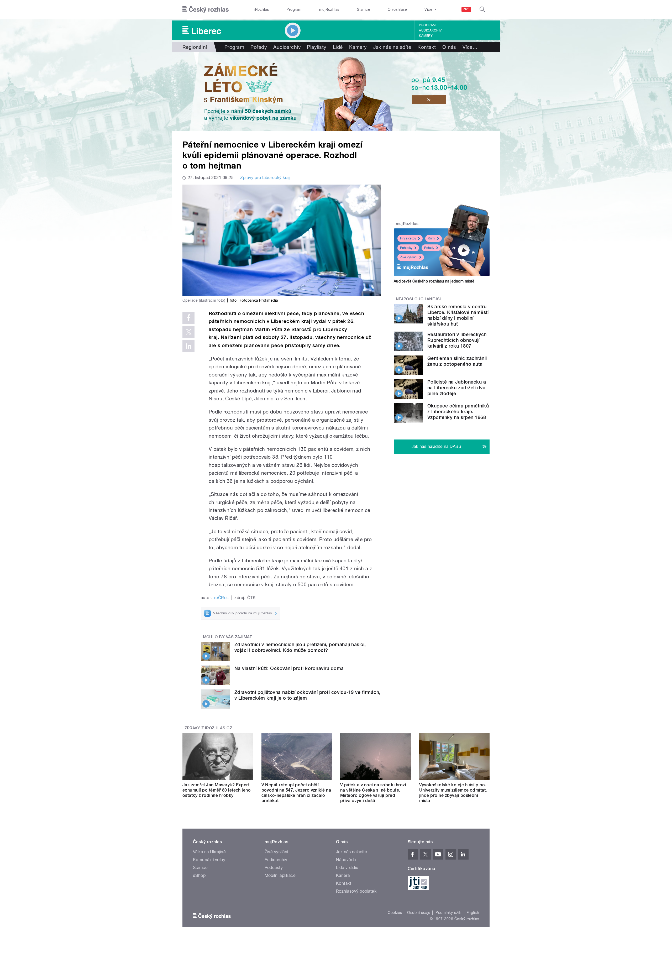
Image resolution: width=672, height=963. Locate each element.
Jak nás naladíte (392, 47)
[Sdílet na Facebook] (188, 318)
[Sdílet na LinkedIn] (188, 346)
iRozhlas (261, 9)
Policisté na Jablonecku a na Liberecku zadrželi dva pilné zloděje (456, 387)
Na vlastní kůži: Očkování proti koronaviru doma (289, 668)
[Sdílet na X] (188, 332)
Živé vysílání (408, 257)
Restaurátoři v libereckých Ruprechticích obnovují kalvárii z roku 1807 (456, 340)
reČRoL (221, 597)
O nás (449, 47)
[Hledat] (482, 9)
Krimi (431, 238)
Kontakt (426, 47)
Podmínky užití (448, 912)
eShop (199, 875)
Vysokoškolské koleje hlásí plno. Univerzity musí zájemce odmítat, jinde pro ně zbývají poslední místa (453, 792)
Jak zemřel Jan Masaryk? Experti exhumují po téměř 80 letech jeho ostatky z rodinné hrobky (216, 790)
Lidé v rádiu (347, 867)
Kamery (426, 36)
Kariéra (343, 875)
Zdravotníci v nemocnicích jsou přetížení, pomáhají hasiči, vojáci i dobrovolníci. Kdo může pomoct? (300, 647)
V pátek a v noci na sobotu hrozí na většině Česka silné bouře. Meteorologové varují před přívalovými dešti (373, 792)
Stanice (363, 9)
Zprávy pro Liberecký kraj (265, 177)
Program (293, 9)
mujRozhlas (329, 9)
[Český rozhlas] (205, 9)
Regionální (194, 47)
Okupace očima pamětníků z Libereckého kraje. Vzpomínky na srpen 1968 (458, 411)
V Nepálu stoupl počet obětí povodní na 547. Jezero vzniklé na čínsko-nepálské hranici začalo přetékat (296, 792)
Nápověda (346, 859)
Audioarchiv (430, 30)
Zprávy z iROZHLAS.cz (208, 728)
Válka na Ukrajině (209, 851)
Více (470, 47)
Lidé (338, 47)
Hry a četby (408, 238)
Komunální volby (209, 859)
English (472, 912)
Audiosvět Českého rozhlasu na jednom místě (434, 281)
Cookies (395, 912)
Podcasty (274, 867)
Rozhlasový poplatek (356, 891)
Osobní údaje (418, 912)
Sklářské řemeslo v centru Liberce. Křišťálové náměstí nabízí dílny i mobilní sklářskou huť (458, 315)
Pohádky (406, 248)
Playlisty (316, 47)
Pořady (258, 47)
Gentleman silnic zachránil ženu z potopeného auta (457, 361)
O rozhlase (397, 9)
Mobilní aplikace (280, 875)
